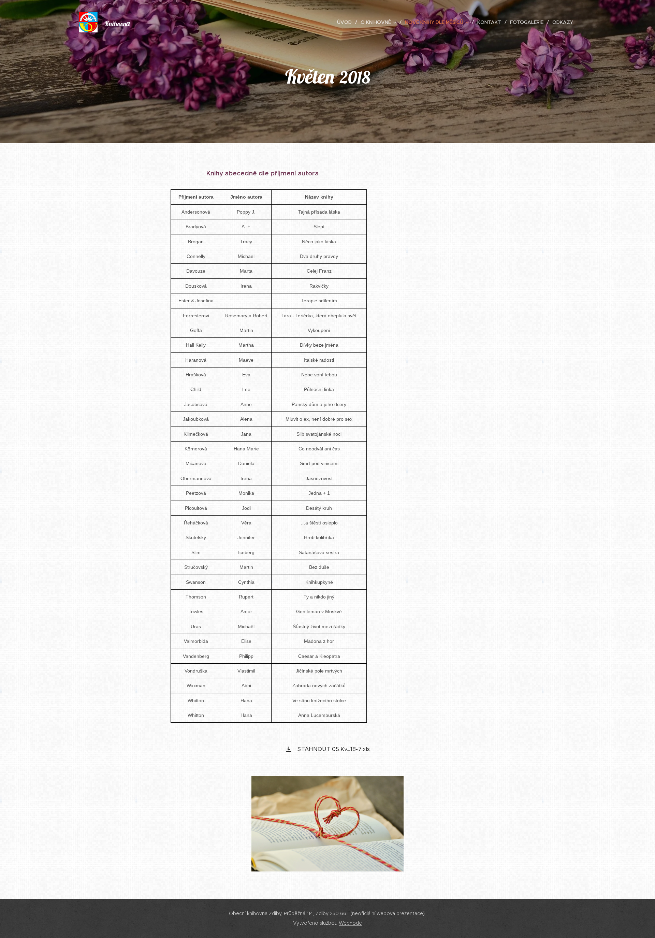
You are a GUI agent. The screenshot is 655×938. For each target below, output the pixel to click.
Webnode (350, 923)
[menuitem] (346, 22)
